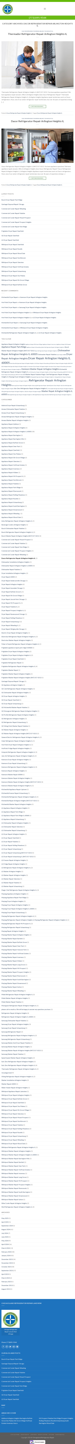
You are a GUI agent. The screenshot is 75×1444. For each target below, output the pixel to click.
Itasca (15, 1423)
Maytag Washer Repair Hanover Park (14, 950)
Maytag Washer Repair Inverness (12, 957)
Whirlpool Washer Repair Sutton (12, 1199)
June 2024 (4, 1237)
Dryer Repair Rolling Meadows (11, 618)
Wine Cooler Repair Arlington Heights (14, 1203)
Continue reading (37, 106)
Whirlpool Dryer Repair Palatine (12, 1125)
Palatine (50, 1418)
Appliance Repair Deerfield (10, 450)
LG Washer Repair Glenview (10, 879)
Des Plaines (10, 1421)
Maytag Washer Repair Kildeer (11, 961)
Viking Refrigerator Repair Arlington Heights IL (13, 391)
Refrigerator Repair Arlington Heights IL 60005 (17, 1017)
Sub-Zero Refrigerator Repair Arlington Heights (17, 1061)
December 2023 (6, 1259)
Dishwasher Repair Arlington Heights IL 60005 (17, 566)
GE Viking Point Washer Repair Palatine (14, 726)
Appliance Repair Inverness (49, 344)
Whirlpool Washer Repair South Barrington (15, 1192)
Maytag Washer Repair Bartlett (12, 938)
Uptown (51, 1434)
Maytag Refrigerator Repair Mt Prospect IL (16, 923)
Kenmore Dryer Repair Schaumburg (58, 366)
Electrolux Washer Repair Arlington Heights (16, 640)
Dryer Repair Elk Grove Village (11, 595)
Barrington (23, 1418)
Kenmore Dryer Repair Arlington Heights (33, 297)
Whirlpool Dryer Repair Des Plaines (13, 276)
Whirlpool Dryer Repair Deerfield (12, 244)
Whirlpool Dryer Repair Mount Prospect (14, 1117)
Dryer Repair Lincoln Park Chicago (13, 599)
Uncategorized (6, 1073)
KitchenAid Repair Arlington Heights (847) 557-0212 (19, 801)
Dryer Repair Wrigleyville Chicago (12, 629)
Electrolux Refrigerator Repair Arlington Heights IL (22, 363)
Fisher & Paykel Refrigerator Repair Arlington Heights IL (20, 644)
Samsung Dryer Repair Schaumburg (13, 1028)
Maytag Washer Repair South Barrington (15, 979)
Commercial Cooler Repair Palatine (13, 213)
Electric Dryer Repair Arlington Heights (14, 633)
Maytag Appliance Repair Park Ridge (13, 897)
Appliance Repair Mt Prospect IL (12, 476)
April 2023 (5, 1274)
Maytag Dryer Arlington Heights (20, 377)
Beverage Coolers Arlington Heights (13, 525)
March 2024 (5, 1248)
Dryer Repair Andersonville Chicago (13, 581)
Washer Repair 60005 (8, 1084)
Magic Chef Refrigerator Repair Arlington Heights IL (19, 890)
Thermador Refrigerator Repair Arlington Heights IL (37, 33)
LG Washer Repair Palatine (32, 374)
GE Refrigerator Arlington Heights (13, 718)
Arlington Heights (13, 1418)
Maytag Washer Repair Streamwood (13, 983)
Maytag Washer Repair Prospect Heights (15, 972)
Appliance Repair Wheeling (10, 513)
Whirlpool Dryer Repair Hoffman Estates (15, 267)
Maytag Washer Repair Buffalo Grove (14, 942)
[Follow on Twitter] (10, 1346)
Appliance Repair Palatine (10, 484)
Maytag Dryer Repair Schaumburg (12, 912)
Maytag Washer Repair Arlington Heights (15, 935)
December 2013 (6, 1285)
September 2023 (7, 1270)
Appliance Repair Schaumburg (34, 347)
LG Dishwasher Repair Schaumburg (13, 830)
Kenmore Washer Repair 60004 (11, 774)
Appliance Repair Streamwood (11, 510)
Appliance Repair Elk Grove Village (33, 344)
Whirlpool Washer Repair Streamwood (14, 1196)
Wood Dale (50, 1423)
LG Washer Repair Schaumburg (11, 886)
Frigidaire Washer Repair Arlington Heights (15, 674)
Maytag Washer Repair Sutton (11, 987)
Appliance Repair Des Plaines (11, 454)
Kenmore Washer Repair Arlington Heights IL (16, 786)
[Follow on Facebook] (3, 1346)
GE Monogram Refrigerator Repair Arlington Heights (19, 711)
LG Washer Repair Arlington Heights (13, 875)
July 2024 (4, 1233)
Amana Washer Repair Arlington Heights (15, 420)
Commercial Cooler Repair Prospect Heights (16, 222)
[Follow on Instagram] (6, 1346)
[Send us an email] (13, 1346)
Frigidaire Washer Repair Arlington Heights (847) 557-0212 (21, 677)
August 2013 (5, 1289)
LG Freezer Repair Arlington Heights (13, 860)
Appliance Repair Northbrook (11, 480)
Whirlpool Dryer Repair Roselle (11, 249)
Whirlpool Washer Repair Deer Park (13, 1166)
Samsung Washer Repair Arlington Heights (15, 1047)
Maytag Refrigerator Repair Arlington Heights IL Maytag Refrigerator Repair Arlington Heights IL (34, 920)
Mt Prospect (43, 1418)
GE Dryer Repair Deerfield (10, 235)
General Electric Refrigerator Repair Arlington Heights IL (20, 737)
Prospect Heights (67, 1418)
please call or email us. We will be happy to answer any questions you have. (25, 1009)
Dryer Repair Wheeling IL (9, 625)
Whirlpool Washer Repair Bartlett (41, 394)
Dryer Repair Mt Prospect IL (11, 603)
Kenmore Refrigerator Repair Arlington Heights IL (18, 767)
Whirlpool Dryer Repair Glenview (12, 262)
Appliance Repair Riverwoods (11, 491)
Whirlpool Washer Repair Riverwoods (14, 1188)
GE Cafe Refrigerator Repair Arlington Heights (17, 689)
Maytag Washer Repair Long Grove (13, 965)
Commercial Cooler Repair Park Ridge (14, 226)
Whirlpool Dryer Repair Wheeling (12, 1140)
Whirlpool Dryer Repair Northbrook (13, 258)
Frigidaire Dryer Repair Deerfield (12, 231)
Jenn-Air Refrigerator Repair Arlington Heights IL (17, 756)
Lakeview (33, 1434)
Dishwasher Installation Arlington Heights (15, 562)
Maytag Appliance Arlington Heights (13, 894)
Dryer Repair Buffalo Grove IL (11, 592)
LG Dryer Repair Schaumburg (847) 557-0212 (60, 372)
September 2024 (7, 1226)
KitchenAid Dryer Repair (9, 297)
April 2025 (5, 1222)
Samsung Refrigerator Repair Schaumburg (15, 1039)
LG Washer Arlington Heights (11, 871)
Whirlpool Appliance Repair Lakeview (14, 1091)
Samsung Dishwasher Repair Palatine (13, 1020)
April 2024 (5, 1244)
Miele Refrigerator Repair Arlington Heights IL (17, 381)
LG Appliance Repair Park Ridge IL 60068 (15, 815)
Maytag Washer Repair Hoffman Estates (15, 953)
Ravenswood (59, 1434)
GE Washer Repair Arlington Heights (13, 730)
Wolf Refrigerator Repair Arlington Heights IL (60, 394)
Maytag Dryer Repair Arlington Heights (14, 905)
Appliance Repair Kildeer (9, 472)
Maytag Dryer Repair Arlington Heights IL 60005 (17, 909)
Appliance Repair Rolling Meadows (13, 495)
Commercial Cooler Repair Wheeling (13, 209)
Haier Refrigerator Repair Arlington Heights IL (17, 741)
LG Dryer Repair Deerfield (10, 240)
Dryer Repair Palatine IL (9, 607)
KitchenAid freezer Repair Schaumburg (14, 793)
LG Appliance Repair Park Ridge (12, 812)
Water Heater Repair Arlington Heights (14, 1088)
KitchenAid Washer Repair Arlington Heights (16, 804)
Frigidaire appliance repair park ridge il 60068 (16, 648)
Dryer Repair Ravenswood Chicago (13, 614)
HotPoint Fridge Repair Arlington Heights (15, 748)
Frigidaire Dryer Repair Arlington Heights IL (16, 655)
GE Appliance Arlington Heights (12, 685)
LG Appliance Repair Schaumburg (12, 819)
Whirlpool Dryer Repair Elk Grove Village (15, 280)
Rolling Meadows (45, 1421)
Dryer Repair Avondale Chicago (11, 588)
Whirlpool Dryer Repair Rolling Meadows (15, 1129)
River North (25, 1434)
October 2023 (6, 1267)
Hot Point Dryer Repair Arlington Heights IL (16, 312)
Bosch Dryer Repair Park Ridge (11, 200)
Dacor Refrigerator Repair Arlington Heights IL (37, 31)
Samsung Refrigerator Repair (39, 385)
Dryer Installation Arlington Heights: (13, 573)
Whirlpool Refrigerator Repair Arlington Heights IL (20, 394)
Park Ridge (57, 1418)
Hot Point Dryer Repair (9, 302)
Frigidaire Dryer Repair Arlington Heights (15, 651)
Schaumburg (60, 1421)
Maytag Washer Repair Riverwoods (13, 976)
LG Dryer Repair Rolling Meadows (12, 845)
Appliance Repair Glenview (10, 461)
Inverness (10, 1423)
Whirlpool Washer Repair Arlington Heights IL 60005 (19, 1155)
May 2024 (4, 1241)
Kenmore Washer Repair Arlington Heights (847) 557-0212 (21, 782)
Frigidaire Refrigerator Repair (11, 663)
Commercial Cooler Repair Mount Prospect (16, 218)
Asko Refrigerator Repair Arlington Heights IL (16, 521)
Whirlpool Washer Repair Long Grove (13, 1177)
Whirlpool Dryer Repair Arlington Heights (47, 312)
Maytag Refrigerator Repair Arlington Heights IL (42, 377)
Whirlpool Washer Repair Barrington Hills (15, 1158)
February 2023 (6, 1281)
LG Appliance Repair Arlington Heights (14, 808)
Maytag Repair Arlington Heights (12, 931)
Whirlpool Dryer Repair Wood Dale (13, 253)
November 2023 (7, 1263)
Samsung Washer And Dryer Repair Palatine (15, 1043)
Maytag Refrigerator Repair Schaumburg (15, 927)
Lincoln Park (15, 1434)
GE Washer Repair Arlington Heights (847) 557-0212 (19, 733)
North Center (42, 1434)
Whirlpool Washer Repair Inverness (13, 1173)
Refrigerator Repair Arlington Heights (14, 1013)
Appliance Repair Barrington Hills (12, 439)
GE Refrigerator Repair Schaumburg (13, 722)
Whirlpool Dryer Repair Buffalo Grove (14, 285)
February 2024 (6, 1252)
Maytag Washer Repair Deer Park (12, 946)
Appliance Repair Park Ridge (13, 347)
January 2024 (5, 1255)
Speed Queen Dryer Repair (53, 385)
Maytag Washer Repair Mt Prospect (13, 968)
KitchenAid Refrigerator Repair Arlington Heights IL (18, 333)
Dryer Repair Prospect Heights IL (12, 610)
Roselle (53, 1421)
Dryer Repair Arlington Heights (11, 584)
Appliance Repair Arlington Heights (13, 344)
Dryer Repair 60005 (61, 354)
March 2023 (5, 1278)
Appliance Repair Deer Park (10, 446)
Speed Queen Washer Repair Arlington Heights (17, 1058)
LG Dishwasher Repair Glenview (12, 827)
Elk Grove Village (20, 1421)
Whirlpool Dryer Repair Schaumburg (13, 271)
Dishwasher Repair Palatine (47, 354)
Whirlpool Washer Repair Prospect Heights (15, 1184)
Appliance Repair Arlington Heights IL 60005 (16, 431)
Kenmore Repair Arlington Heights (13, 771)
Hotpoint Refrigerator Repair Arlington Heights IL (16, 366)
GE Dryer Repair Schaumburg (42, 363)
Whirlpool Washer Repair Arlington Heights (16, 1151)
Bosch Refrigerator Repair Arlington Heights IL (53, 347)
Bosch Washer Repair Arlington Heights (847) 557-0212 (20, 536)
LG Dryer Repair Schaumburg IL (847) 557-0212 (17, 856)
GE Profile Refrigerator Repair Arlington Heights (17, 715)
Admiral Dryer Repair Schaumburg (12, 405)
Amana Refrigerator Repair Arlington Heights (16, 417)
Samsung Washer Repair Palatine (12, 1054)
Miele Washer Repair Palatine (11, 1002)
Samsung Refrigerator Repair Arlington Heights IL (18, 1035)
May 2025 (4, 1218)
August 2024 (5, 1229)
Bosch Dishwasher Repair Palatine (12, 528)
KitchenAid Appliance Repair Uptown (13, 789)
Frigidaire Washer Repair (9, 670)
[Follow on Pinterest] (17, 1346)
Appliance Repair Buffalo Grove (12, 443)
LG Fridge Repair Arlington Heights (13, 864)
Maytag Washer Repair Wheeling (12, 991)
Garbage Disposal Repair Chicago (12, 204)
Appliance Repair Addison (10, 424)
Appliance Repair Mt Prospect (63, 344)
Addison (4, 1418)
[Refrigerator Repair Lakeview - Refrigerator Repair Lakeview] (21, 9)
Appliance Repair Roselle (9, 499)
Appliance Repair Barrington (11, 435)
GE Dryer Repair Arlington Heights (13, 696)
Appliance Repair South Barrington (13, 506)
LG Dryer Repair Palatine (9, 841)
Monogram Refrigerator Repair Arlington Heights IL (18, 1005)
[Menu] (45, 8)
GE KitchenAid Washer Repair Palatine (14, 707)
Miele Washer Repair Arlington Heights (14, 998)
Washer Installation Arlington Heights (14, 1080)
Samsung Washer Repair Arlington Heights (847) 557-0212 (21, 1050)
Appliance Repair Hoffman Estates (13, 465)
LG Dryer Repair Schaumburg (11, 849)
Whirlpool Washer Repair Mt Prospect (14, 1181)
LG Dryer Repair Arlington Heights (44, 317)
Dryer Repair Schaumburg (10, 622)
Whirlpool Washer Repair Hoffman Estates (15, 1170)
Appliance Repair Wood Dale (11, 517)
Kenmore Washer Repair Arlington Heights (40, 369)
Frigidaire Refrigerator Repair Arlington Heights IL (18, 666)
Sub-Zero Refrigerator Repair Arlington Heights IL (31, 388)
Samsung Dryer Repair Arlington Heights (32, 307)
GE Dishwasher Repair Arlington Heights (15, 692)
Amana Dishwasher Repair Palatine (13, 409)
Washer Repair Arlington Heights (33, 391)
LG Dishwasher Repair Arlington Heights (39, 372)
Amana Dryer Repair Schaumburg (12, 413)
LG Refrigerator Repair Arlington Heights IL (16, 868)
